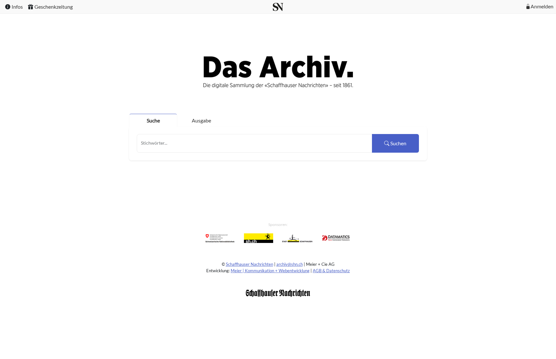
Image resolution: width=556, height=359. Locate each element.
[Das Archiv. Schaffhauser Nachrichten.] (278, 71)
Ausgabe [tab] (201, 120)
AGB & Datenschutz (331, 270)
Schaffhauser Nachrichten (249, 264)
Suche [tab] (153, 120)
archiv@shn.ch (289, 264)
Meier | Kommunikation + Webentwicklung (270, 270)
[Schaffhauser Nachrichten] (278, 292)
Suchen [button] (397, 143)
